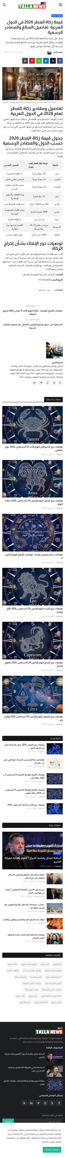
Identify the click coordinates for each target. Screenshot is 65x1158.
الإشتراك (8, 1121)
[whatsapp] (47, 382)
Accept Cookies (52, 1150)
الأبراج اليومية (36, 977)
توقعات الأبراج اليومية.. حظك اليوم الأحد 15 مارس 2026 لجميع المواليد (32, 312)
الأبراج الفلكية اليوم (53, 983)
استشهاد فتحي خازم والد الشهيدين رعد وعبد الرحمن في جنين (26, 1069)
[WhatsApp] (39, 61)
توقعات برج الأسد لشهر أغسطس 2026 (25, 805)
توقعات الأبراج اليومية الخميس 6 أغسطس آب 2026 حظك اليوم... (24, 791)
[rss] (24, 1103)
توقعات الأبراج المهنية (32, 983)
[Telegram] (38, 1103)
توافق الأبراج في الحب (32, 970)
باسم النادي (58, 52)
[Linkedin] (31, 1103)
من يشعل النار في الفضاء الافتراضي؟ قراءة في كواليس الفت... (24, 891)
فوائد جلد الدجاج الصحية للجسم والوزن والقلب (23, 919)
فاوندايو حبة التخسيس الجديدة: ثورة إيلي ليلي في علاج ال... (23, 761)
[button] (60, 61)
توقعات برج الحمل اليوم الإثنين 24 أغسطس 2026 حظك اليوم (34, 502)
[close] (61, 1126)
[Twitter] (52, 1103)
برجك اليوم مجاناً (31, 989)
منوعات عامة (57, 15)
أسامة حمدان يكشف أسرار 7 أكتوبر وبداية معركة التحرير (24, 1055)
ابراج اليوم (33, 996)
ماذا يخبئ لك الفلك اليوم (51, 996)
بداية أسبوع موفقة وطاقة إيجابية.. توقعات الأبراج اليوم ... (24, 1082)
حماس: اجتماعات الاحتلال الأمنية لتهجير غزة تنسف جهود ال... (24, 906)
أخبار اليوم (57, 964)
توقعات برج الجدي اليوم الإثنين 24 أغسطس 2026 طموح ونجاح (34, 664)
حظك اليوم (12, 964)
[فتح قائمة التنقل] (60, 4)
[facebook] (60, 382)
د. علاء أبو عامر (39, 896)
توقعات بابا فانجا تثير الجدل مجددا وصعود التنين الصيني (26, 936)
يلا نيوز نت (59, 454)
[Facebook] (59, 1103)
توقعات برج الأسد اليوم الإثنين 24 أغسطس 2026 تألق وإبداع (35, 610)
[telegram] (41, 382)
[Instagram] (45, 1103)
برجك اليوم (20, 996)
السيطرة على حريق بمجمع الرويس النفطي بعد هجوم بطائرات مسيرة (32, 326)
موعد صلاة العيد (44, 290)
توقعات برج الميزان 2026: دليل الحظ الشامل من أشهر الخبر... (24, 746)
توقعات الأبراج (13, 970)
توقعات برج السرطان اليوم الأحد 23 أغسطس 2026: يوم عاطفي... (34, 448)
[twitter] (54, 382)
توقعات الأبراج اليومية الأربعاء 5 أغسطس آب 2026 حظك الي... (23, 776)
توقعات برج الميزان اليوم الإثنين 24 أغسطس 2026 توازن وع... (33, 718)
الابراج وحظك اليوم (29, 964)
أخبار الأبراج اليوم (41, 1002)
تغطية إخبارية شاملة (53, 970)
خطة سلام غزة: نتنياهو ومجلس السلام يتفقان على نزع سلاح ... (26, 876)
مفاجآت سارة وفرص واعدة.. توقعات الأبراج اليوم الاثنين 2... (34, 556)
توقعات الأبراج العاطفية (51, 989)
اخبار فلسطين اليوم (53, 977)
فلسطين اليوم (20, 977)
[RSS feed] (34, 382)
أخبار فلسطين (25, 1002)
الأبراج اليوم (56, 1002)
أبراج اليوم (45, 964)
